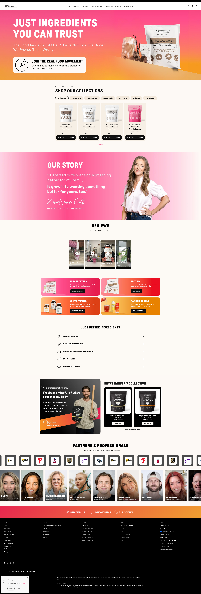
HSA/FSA (123, 540)
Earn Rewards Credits (88, 528)
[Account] (188, 6)
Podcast (123, 528)
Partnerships (46, 528)
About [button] (45, 523)
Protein (6, 537)
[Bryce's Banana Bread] (118, 401)
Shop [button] (5, 523)
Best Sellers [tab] (62, 98)
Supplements (7, 546)
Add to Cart (118, 423)
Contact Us (85, 525)
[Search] (192, 6)
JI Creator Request (87, 531)
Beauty (6, 552)
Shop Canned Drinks (138, 310)
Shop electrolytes (77, 291)
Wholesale (46, 531)
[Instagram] (13, 563)
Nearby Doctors (125, 537)
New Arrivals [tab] (76, 98)
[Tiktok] (7, 563)
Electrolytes (7, 540)
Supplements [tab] (108, 98)
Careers (45, 537)
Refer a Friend (86, 534)
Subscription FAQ (164, 546)
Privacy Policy (163, 528)
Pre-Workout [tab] (150, 98)
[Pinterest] (10, 563)
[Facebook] (4, 563)
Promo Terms (163, 537)
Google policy (13, 584)
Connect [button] (84, 523)
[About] (100, 186)
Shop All (100, 144)
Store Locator (47, 534)
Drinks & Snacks (8, 543)
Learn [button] (122, 523)
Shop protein (136, 291)
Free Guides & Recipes (127, 525)
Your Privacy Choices (168, 531)
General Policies (164, 525)
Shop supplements (77, 310)
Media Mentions (125, 534)
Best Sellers (7, 528)
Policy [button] (162, 523)
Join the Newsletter (87, 537)
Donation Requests (87, 540)
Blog (122, 531)
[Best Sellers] (100, 45)
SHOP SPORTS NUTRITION (133, 430)
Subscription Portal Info (166, 543)
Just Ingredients (14, 571)
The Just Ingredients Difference (52, 525)
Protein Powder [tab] (92, 98)
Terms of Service (164, 534)
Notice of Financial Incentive (168, 540)
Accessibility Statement (166, 549)
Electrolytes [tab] (123, 98)
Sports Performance (9, 534)
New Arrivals (7, 531)
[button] (69, 6)
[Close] (27, 577)
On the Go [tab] (136, 98)
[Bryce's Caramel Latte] (147, 401)
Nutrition (6, 549)
